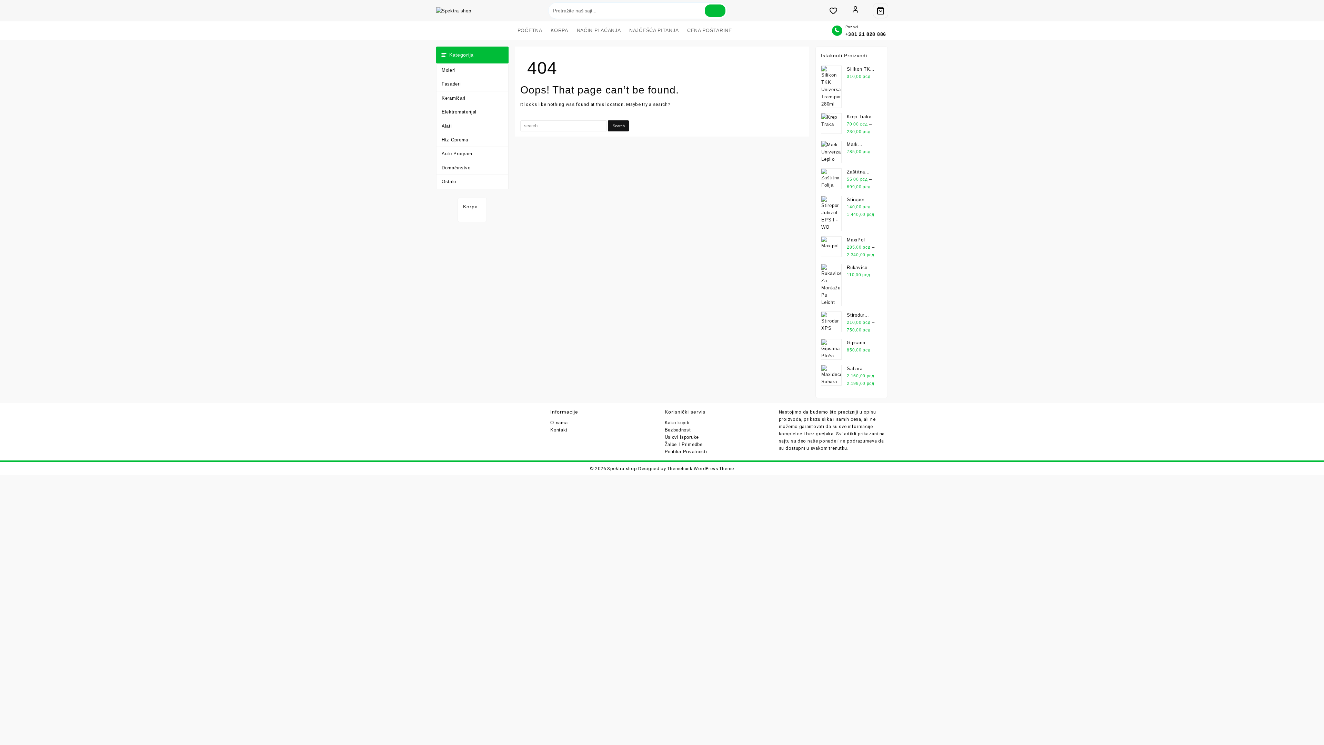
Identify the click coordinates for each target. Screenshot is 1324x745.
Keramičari (453, 98)
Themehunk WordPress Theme (700, 468)
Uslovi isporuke (682, 437)
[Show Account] (855, 11)
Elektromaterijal (459, 112)
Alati (447, 126)
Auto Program (457, 153)
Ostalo (449, 181)
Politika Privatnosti (686, 451)
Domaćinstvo (456, 167)
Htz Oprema (455, 139)
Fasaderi (451, 84)
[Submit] (715, 10)
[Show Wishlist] (836, 10)
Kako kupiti (677, 422)
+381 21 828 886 (865, 34)
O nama (559, 422)
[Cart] (880, 11)
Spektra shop (622, 468)
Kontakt (559, 430)
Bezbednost (678, 430)
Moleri (448, 70)
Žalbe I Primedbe (684, 444)
